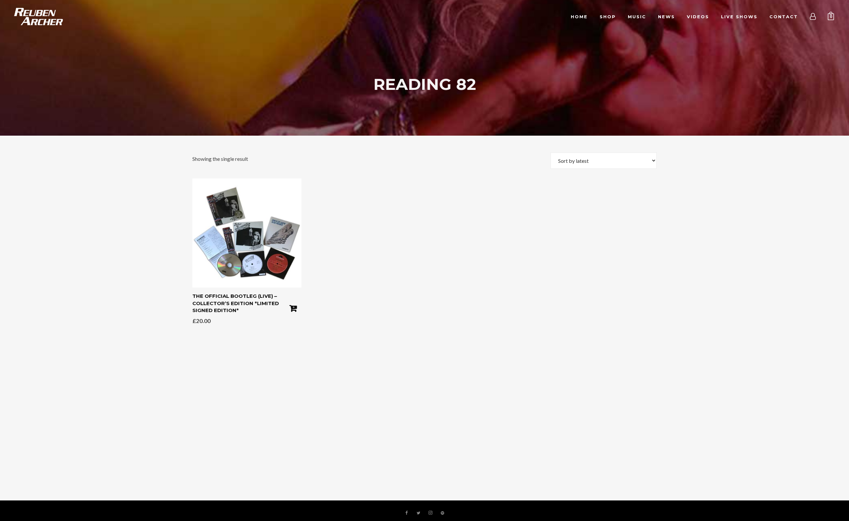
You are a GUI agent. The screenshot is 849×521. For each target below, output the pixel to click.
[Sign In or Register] (813, 16)
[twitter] (419, 513)
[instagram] (430, 513)
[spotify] (442, 513)
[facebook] (407, 513)
